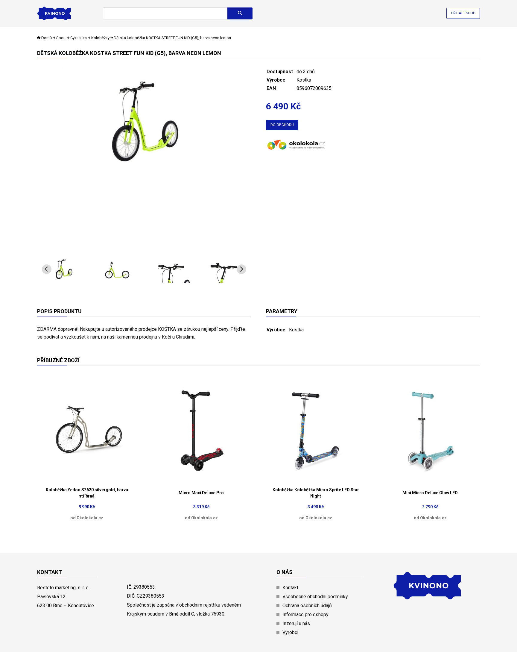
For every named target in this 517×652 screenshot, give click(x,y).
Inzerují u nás (296, 623)
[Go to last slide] (46, 269)
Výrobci (290, 632)
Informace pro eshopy (305, 614)
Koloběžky (100, 38)
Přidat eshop (463, 13)
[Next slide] (241, 269)
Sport (61, 38)
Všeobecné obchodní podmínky (315, 596)
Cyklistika (78, 38)
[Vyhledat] (240, 13)
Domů (46, 38)
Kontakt (290, 587)
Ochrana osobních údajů (307, 605)
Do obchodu (282, 125)
